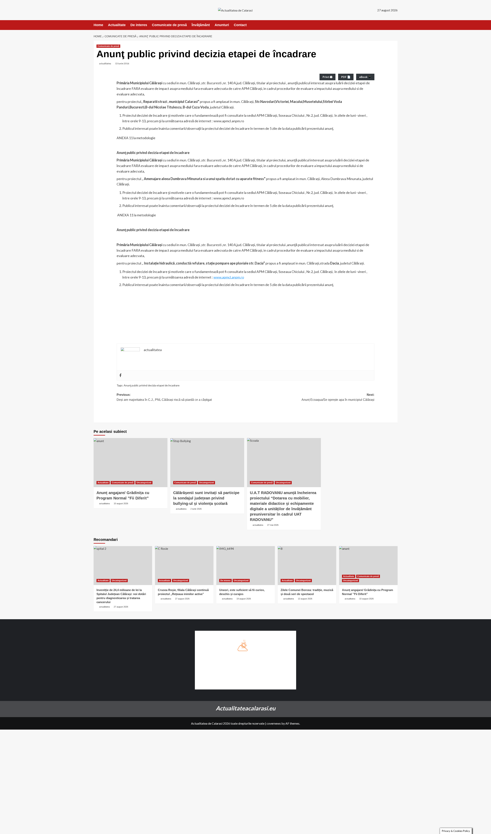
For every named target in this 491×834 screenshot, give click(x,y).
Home (98, 25)
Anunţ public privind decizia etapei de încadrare (152, 385)
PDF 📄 (345, 77)
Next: (338, 397)
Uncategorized (144, 482)
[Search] (395, 25)
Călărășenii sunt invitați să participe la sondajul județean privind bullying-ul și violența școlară (206, 498)
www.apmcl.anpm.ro (228, 277)
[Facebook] (120, 375)
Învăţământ (201, 25)
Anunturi (222, 25)
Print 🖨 (327, 77)
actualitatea (105, 63)
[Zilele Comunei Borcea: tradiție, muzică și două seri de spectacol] (307, 565)
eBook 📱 (365, 77)
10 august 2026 (121, 503)
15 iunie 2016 (122, 63)
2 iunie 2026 (196, 509)
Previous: (164, 397)
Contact (240, 25)
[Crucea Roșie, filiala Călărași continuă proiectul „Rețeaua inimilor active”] (184, 565)
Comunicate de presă (169, 25)
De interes (138, 25)
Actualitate (117, 25)
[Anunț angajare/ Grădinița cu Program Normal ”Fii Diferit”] (130, 462)
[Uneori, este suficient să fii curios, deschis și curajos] (245, 565)
